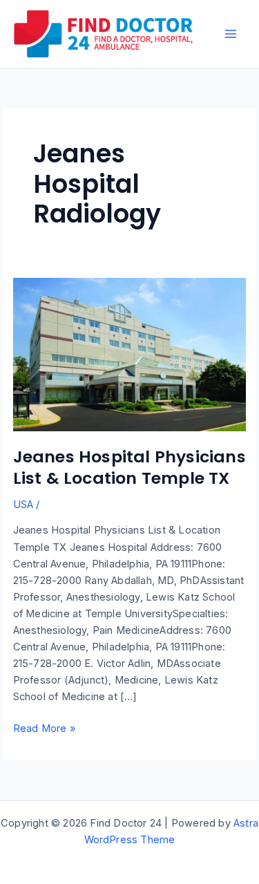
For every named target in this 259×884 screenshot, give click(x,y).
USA (23, 504)
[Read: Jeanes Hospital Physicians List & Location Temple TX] (130, 354)
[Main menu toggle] (230, 33)
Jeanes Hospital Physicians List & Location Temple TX (129, 467)
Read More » (44, 729)
